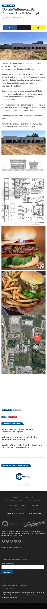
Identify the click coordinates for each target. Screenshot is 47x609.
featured (16, 410)
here (4, 119)
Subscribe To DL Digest (14, 501)
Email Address (7, 563)
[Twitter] (24, 27)
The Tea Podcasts (28, 497)
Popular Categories (33, 501)
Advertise (35, 505)
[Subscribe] (38, 27)
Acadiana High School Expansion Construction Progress (17, 430)
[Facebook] (10, 27)
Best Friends (13, 505)
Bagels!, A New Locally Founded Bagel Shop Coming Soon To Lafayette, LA (21, 446)
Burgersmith (32, 63)
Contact (35, 509)
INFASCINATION (7, 589)
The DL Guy (9, 18)
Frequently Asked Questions (15, 513)
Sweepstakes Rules (35, 513)
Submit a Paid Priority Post (18, 509)
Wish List (24, 505)
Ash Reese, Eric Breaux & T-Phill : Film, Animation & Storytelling (19, 438)
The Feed (15, 497)
